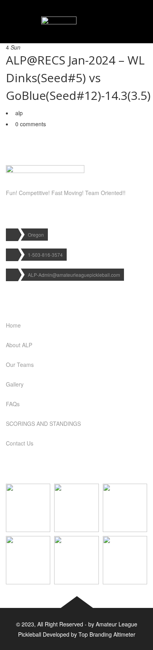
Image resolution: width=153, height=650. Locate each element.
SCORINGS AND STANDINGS (43, 423)
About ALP (19, 345)
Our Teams (20, 364)
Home (13, 325)
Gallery (15, 384)
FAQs (13, 404)
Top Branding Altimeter (106, 634)
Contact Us (19, 443)
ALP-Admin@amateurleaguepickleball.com (74, 274)
